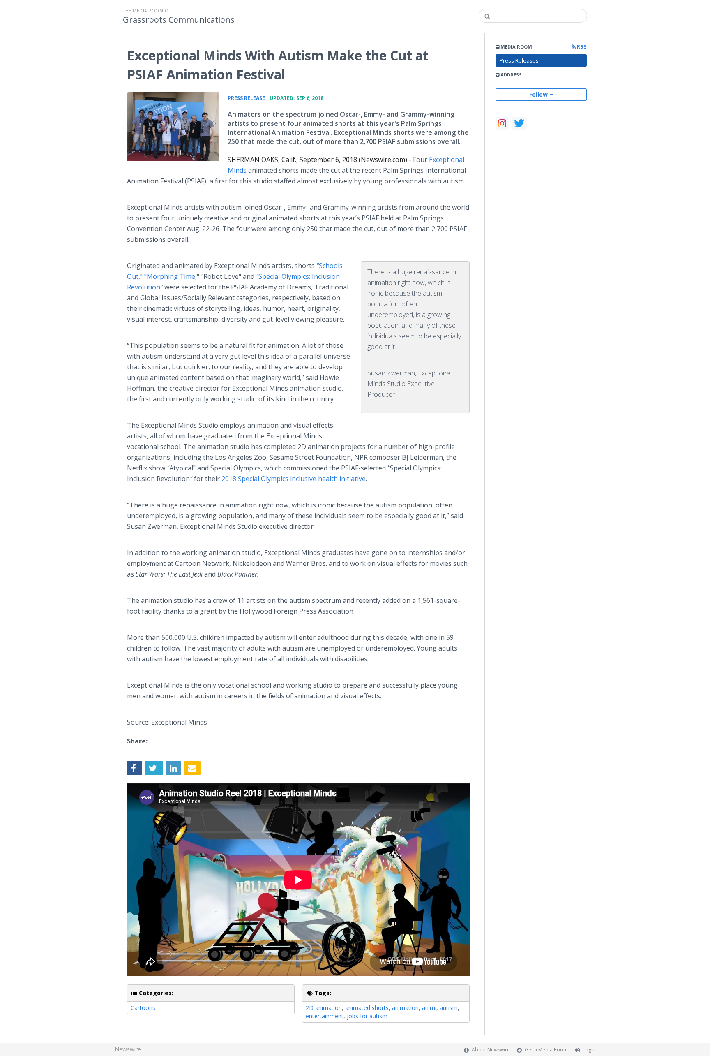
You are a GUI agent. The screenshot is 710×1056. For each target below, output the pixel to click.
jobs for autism (367, 1016)
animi (429, 1008)
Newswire (128, 1049)
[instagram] (502, 123)
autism (449, 1008)
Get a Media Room (546, 1049)
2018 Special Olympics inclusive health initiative (293, 478)
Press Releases (519, 60)
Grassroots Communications (179, 19)
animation (405, 1008)
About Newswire (491, 1049)
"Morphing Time (169, 276)
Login (589, 1049)
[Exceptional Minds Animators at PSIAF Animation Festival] (173, 126)
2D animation (324, 1008)
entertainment (324, 1016)
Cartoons (143, 1008)
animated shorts (367, 1008)
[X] (519, 123)
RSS (581, 46)
